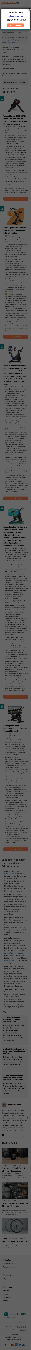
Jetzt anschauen (15, 25)
